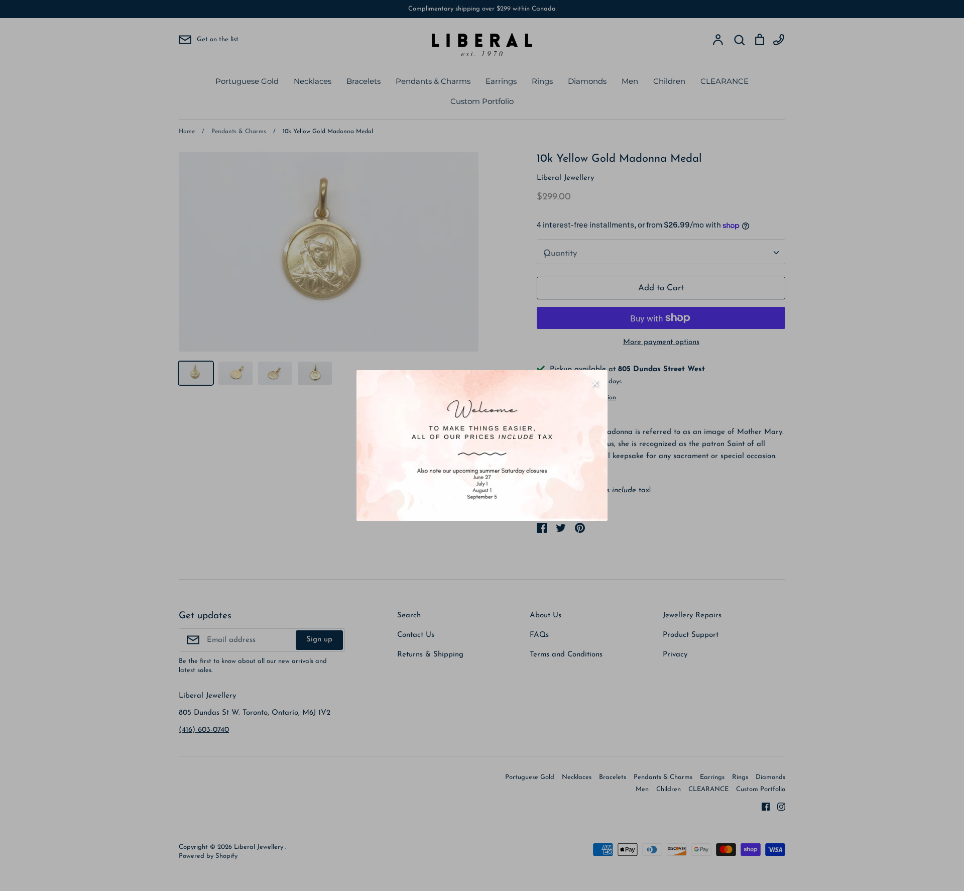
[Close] (595, 383)
